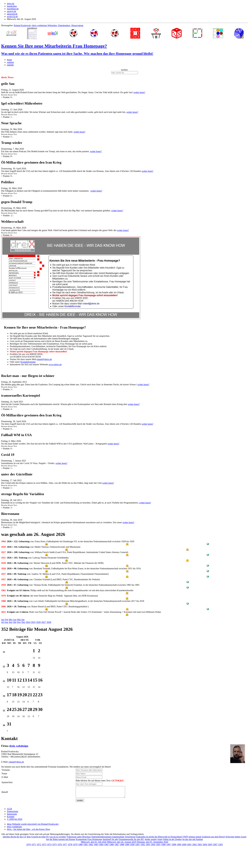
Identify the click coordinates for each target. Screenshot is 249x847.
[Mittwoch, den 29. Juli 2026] (19, 652)
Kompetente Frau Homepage (89, 839)
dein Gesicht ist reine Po (38, 836)
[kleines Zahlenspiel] (135, 33)
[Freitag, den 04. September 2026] (29, 725)
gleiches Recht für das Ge (14, 836)
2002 (194, 844)
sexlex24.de (12, 16)
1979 (75, 844)
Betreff (5, 792)
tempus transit (195, 836)
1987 (116, 844)
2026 (38, 622)
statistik (10, 65)
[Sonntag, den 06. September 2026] (40, 725)
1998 (173, 844)
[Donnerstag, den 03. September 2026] (24, 725)
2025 (33, 622)
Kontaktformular (27, 362)
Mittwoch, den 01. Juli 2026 (93, 842)
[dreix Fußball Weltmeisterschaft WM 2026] (93, 33)
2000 (184, 844)
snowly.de (11, 11)
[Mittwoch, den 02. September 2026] (19, 725)
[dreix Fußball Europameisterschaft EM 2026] (114, 33)
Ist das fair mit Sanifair (192, 839)
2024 (28, 622)
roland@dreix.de (44, 359)
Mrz (11, 619)
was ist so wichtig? (57, 836)
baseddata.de (13, 8)
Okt (14, 622)
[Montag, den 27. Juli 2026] (9, 652)
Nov (19, 622)
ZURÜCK (9, 640)
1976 (59, 844)
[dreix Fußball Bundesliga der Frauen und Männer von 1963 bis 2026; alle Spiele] (73, 33)
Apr (15, 619)
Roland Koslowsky (22, 25)
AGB (9, 809)
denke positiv (151, 839)
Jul (2, 622)
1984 (101, 844)
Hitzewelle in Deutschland (170, 836)
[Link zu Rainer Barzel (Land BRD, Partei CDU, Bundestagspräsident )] (208, 609)
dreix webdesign (18, 745)
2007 (215, 844)
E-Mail (5, 777)
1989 (127, 844)
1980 (80, 844)
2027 (43, 622)
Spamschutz (7, 782)
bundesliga (12, 6)
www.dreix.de (55, 364)
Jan (2, 619)
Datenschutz (12, 811)
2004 (205, 844)
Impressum (12, 814)
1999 (179, 844)
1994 (153, 844)
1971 (33, 844)
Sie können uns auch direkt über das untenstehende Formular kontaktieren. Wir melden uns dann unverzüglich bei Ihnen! (56, 767)
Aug (6, 622)
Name (4, 773)
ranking (10, 62)
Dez (23, 622)
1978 (70, 844)
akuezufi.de (12, 14)
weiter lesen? (139, 92)
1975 (54, 844)
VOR (37, 640)
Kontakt (10, 816)
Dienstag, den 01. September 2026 (152, 842)
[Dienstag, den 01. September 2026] (14, 725)
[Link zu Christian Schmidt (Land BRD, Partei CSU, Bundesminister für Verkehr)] (187, 582)
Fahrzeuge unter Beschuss (79, 836)
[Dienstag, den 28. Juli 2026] (14, 652)
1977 (65, 844)
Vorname (6, 770)
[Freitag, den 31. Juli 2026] (29, 652)
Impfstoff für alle (110, 839)
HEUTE (25, 640)
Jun (22, 619)
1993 (148, 844)
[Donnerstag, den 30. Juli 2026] (24, 652)
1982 (90, 844)
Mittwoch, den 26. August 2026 (121, 842)
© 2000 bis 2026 (14, 819)
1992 (142, 844)
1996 (163, 844)
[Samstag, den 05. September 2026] (35, 725)
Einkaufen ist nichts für (147, 836)
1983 (96, 844)
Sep (10, 622)
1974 (49, 844)
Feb (6, 619)
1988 (122, 844)
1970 (28, 844)
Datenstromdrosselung (101, 836)
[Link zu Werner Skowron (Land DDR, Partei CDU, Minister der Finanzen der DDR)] (208, 565)
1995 (158, 844)
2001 (189, 844)
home (9, 59)
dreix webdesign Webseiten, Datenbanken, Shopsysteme (57, 25)
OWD (185, 836)
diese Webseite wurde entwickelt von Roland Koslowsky (33, 824)
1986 (111, 844)
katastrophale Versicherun (124, 836)
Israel (159, 839)
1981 (85, 844)
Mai (19, 619)
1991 (137, 844)
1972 (39, 844)
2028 (49, 622)
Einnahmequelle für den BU (131, 839)
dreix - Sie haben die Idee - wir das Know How (28, 829)
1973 (44, 844)
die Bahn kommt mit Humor (62, 839)
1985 (106, 844)
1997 (168, 844)
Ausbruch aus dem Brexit (213, 836)
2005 (210, 844)
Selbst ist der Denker (172, 839)
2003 (199, 844)
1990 (132, 844)
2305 (220, 844)
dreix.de (10, 3)
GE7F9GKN (117, 780)
